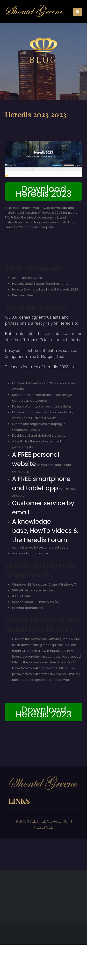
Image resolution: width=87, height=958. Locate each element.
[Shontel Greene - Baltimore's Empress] (34, 11)
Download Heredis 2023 (44, 191)
